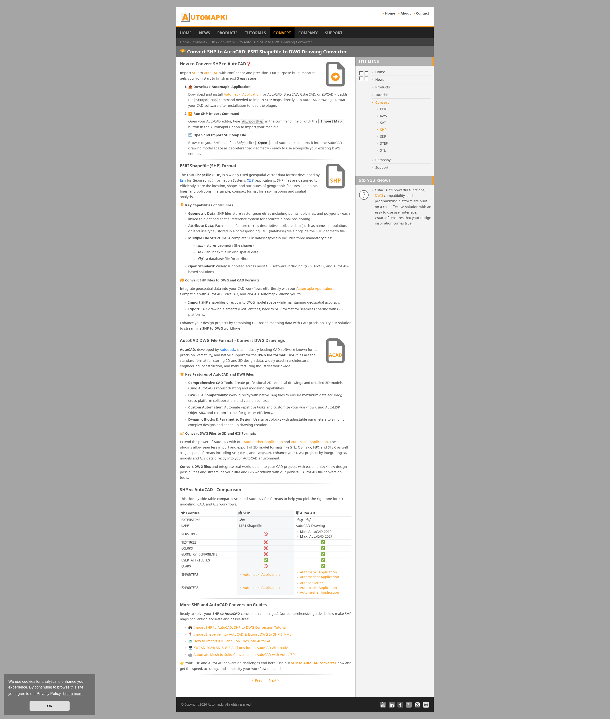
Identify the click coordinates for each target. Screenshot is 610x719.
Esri (183, 180)
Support (333, 33)
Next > (274, 680)
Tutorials (255, 33)
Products (227, 33)
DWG (379, 195)
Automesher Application (263, 441)
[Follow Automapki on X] (409, 705)
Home (390, 13)
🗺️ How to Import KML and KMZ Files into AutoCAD (230, 641)
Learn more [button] (72, 694)
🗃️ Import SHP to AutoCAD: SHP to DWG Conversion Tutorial (237, 627)
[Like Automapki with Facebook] (400, 705)
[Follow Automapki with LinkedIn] (392, 705)
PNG (383, 109)
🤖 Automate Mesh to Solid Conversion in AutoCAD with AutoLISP (241, 654)
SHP (195, 73)
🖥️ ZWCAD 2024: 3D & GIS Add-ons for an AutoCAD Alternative (239, 647)
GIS (250, 180)
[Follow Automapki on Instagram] (417, 705)
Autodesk (227, 349)
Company (308, 33)
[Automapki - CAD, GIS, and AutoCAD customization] (204, 17)
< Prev (257, 680)
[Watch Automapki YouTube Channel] (383, 705)
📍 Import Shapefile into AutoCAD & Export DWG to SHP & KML (239, 634)
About (406, 13)
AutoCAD (211, 73)
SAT (383, 122)
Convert (282, 33)
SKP (383, 136)
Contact (422, 13)
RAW (383, 115)
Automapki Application (242, 94)
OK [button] (49, 706)
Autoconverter (311, 583)
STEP (384, 143)
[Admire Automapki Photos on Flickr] (426, 705)
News (204, 33)
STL (383, 150)
